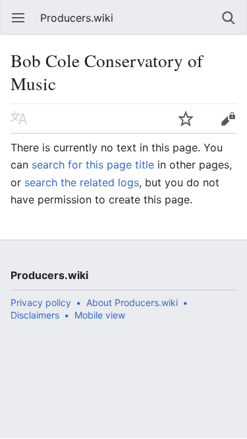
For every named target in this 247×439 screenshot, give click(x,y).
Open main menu (18, 18)
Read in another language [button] (19, 118)
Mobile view (99, 315)
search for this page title (93, 164)
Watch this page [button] (185, 118)
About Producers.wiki (132, 302)
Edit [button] (227, 118)
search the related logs (81, 182)
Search (228, 18)
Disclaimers (35, 315)
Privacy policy (41, 302)
